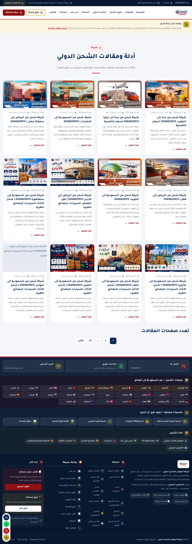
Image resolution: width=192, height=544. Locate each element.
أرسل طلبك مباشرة (57, 28)
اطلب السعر (23, 487)
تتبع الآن (23, 508)
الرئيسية (140, 12)
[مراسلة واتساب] (6, 524)
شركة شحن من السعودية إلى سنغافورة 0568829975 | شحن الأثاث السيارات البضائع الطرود (25, 201)
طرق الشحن (115, 12)
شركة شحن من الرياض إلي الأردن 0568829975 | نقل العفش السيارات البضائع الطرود (75, 201)
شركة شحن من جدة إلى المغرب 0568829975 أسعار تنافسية (169, 121)
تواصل (53, 12)
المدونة (63, 12)
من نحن (74, 12)
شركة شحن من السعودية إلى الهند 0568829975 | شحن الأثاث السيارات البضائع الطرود (120, 287)
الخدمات (85, 12)
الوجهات (129, 12)
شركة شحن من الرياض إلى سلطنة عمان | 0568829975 (27, 119)
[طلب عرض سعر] (6, 531)
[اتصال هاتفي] (6, 517)
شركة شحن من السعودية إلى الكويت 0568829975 (120, 197)
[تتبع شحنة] (6, 537)
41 (90, 341)
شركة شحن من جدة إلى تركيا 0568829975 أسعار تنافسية (121, 119)
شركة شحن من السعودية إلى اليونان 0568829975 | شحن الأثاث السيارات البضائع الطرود (25, 287)
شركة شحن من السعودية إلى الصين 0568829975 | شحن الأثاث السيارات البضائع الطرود (73, 287)
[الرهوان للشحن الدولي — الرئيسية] (181, 13)
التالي (81, 341)
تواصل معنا (22, 540)
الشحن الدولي (99, 12)
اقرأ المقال (181, 149)
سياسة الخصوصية (38, 540)
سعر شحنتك (11, 12)
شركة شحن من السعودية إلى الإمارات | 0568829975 (73, 119)
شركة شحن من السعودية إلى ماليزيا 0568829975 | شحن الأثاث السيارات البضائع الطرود (167, 287)
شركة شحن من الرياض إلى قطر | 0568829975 (169, 197)
